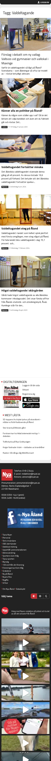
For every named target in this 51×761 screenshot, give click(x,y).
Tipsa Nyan (7, 534)
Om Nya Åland (8, 588)
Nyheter (5, 187)
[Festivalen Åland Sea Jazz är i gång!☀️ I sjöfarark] (25, 642)
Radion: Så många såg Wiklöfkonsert (18, 452)
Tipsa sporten (8, 558)
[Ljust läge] (40, 596)
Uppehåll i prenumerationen (14, 549)
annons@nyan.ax (30, 476)
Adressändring (9, 552)
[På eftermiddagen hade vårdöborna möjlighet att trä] (25, 659)
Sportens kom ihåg (11, 555)
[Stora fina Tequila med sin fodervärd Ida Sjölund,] (25, 743)
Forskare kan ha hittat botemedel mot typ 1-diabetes (21, 435)
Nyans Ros (7, 576)
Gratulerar (7, 570)
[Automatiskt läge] (34, 596)
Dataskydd (20, 588)
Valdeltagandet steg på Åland (19, 228)
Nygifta (5, 579)
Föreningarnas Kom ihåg (13, 567)
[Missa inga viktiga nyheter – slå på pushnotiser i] (25, 726)
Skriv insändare (9, 540)
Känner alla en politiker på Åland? (21, 110)
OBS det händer (9, 543)
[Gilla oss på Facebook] (25, 518)
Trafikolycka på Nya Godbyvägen (16, 441)
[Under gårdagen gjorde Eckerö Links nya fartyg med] (25, 709)
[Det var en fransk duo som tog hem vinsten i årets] (25, 693)
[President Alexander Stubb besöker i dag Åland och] (25, 676)
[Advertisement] (25, 347)
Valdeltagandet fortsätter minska (22, 167)
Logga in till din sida (31, 385)
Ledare (4, 127)
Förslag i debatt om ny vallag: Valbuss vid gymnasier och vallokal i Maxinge (24, 59)
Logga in (44, 2)
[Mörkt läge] (46, 596)
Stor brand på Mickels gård (14, 427)
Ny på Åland (8, 573)
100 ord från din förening (13, 564)
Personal (6, 537)
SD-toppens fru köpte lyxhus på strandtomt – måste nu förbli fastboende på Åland (22, 421)
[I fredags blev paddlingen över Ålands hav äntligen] (25, 626)
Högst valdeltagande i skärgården (22, 290)
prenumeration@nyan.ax (28, 482)
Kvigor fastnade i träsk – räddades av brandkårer (23, 447)
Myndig (6, 561)
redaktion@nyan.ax (31, 473)
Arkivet (25, 389)
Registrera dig (28, 394)
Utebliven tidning (10, 546)
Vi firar (5, 582)
